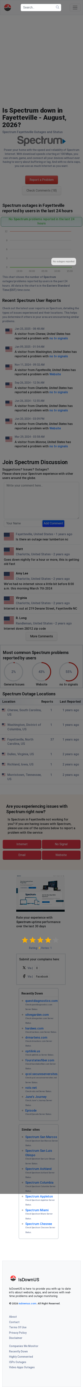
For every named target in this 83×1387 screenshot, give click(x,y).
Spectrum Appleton (39, 1196)
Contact (14, 1322)
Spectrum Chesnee (38, 1224)
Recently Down (18, 1351)
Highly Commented (21, 1356)
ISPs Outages (17, 1362)
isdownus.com (27, 1303)
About (13, 1316)
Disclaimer (15, 1337)
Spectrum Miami (37, 1210)
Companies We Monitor (23, 1346)
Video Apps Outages (22, 1367)
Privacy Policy (18, 1332)
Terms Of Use (17, 1327)
